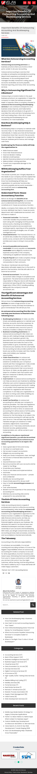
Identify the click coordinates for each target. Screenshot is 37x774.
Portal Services (10, 685)
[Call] (29, 2)
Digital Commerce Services (14, 671)
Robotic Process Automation (15, 692)
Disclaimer (24, 772)
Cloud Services (10, 664)
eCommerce (9, 673)
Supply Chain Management (14, 694)
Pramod (4, 570)
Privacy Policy (8, 772)
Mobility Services (11, 683)
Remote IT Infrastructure (14, 690)
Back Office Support (12, 657)
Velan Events (9, 697)
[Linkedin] (9, 573)
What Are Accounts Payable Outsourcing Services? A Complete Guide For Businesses (19, 634)
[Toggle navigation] (34, 2)
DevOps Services (11, 669)
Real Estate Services (12, 687)
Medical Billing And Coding (14, 680)
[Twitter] (6, 573)
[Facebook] (3, 573)
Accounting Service (22, 570)
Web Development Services (15, 699)
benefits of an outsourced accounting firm (14, 200)
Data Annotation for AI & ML (15, 666)
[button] (15, 762)
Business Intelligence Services (15, 659)
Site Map (30, 772)
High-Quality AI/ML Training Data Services (19, 676)
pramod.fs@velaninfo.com (25, 600)
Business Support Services (14, 662)
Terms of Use (16, 772)
